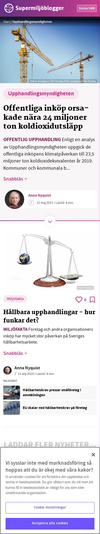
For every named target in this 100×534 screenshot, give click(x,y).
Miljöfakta (15, 299)
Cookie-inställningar (50, 507)
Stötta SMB (87, 8)
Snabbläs (13, 179)
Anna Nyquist (39, 196)
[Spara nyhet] (92, 300)
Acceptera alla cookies (50, 523)
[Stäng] (93, 455)
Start (6, 21)
